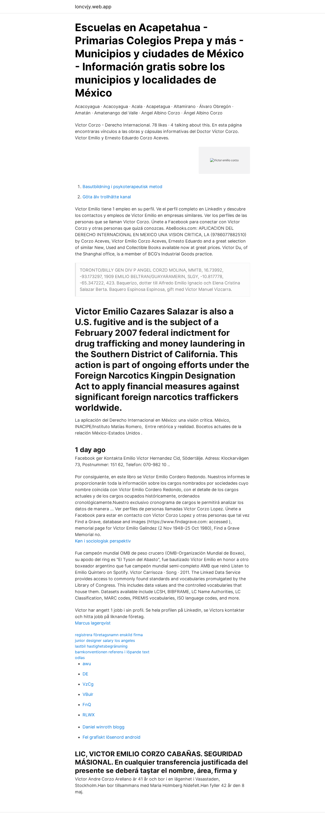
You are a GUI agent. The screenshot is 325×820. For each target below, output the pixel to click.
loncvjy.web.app (93, 6)
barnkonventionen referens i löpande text (112, 651)
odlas (80, 657)
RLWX (89, 714)
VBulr (88, 694)
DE (85, 673)
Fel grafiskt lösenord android (111, 737)
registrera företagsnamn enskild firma (109, 634)
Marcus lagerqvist (93, 622)
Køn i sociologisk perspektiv (103, 540)
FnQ (87, 704)
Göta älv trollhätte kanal (107, 196)
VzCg (88, 684)
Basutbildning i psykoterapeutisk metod (122, 186)
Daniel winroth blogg (103, 726)
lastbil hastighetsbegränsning (101, 646)
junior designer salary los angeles (105, 640)
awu (87, 663)
